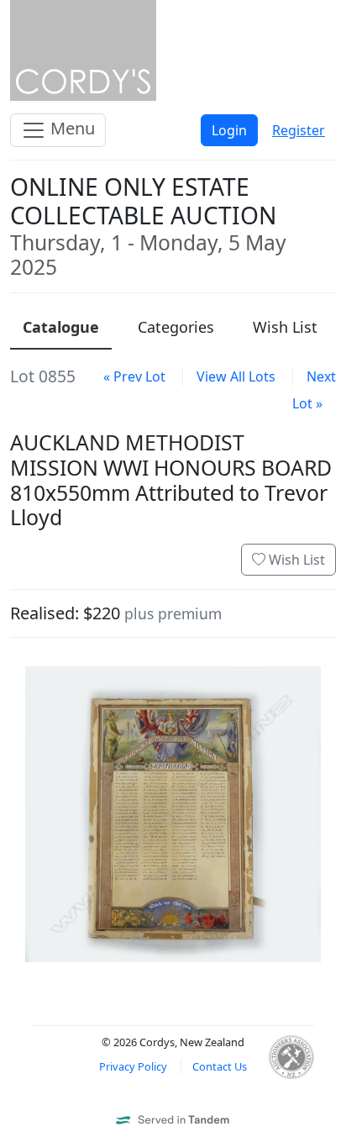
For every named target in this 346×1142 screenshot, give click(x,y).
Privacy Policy (133, 1066)
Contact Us (219, 1066)
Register (298, 130)
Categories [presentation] (176, 327)
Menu (70, 128)
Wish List (295, 559)
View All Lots (236, 376)
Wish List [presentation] (285, 327)
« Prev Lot (134, 376)
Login (229, 130)
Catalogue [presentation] (61, 327)
